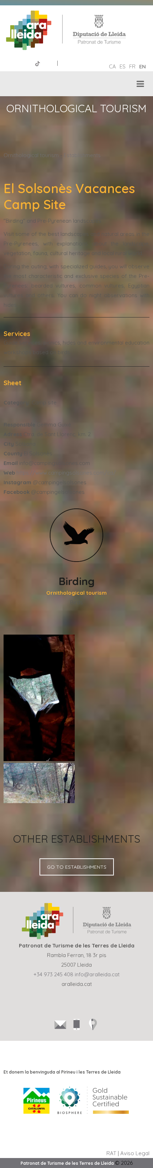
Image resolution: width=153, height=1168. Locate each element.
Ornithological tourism (31, 155)
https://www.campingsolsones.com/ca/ (66, 472)
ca (112, 66)
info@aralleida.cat (97, 974)
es (123, 66)
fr (132, 66)
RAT (111, 1153)
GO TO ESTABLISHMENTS (76, 867)
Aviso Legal (134, 1153)
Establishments (82, 155)
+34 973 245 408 (53, 974)
